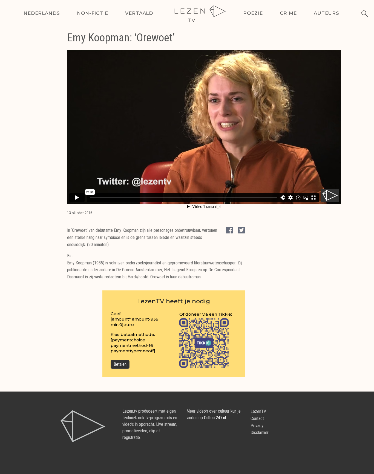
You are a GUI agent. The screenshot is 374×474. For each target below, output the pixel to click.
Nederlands (42, 13)
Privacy (257, 425)
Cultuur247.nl (215, 417)
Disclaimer (260, 432)
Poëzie (253, 13)
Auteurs (326, 13)
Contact (257, 418)
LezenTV (258, 411)
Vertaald (139, 13)
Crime (288, 13)
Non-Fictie (92, 13)
